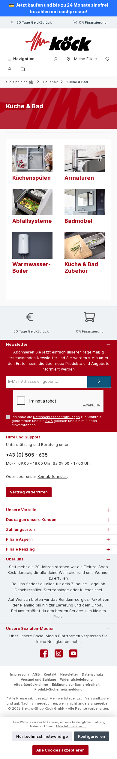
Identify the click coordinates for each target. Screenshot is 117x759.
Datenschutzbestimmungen (56, 417)
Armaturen (79, 177)
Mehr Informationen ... (71, 726)
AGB (49, 421)
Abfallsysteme (32, 220)
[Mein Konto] (9, 69)
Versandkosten (98, 698)
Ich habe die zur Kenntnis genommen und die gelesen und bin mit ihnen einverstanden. (56, 421)
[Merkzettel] (107, 59)
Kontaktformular (52, 476)
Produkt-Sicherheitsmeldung (58, 689)
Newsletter (69, 674)
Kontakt (50, 674)
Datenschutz (92, 674)
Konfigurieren (91, 736)
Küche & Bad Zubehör (81, 267)
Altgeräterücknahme (31, 684)
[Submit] (99, 382)
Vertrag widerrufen (29, 492)
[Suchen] (55, 59)
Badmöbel (78, 220)
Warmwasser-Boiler (31, 267)
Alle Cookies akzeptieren (60, 750)
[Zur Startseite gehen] (58, 41)
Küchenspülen (31, 177)
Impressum (19, 674)
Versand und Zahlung (38, 679)
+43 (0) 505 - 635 (27, 455)
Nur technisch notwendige (42, 736)
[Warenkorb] (22, 69)
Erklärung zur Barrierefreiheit (76, 684)
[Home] (31, 82)
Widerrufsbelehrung (76, 679)
